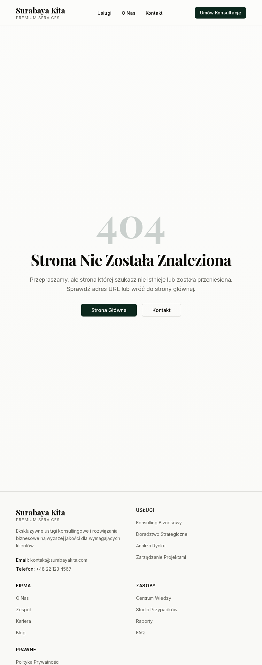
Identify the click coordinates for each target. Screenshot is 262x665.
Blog (21, 632)
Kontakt (154, 13)
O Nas (128, 13)
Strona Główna (109, 310)
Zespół (23, 609)
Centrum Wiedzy (153, 598)
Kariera (23, 621)
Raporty (144, 621)
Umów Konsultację (220, 12)
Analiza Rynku (151, 545)
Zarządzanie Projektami (161, 557)
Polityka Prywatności (37, 662)
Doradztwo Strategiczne (162, 534)
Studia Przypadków (156, 609)
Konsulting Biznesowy (159, 522)
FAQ (140, 632)
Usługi (104, 13)
